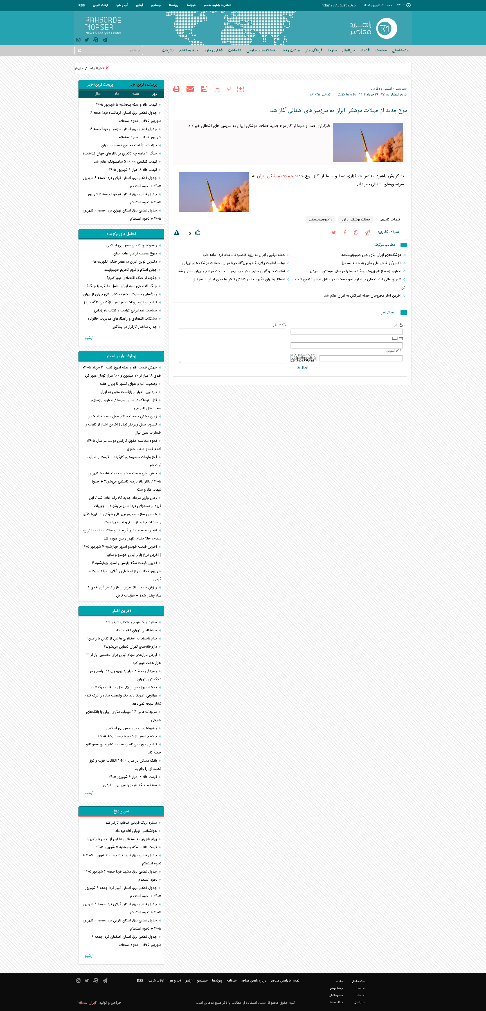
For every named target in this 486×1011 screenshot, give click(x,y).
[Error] (176, 233)
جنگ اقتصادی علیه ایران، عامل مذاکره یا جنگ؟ (122, 286)
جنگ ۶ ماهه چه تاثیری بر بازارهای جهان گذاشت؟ (120, 154)
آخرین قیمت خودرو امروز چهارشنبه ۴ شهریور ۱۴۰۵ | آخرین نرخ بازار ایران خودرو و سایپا (121, 551)
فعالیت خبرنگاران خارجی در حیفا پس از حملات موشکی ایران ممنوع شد (232, 271)
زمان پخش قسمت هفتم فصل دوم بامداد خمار (123, 416)
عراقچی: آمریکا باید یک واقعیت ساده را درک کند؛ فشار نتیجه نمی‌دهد (123, 700)
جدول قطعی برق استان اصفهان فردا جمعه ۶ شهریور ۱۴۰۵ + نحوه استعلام (126, 941)
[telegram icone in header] (104, 40)
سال (97, 94)
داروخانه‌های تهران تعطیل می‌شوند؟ (131, 647)
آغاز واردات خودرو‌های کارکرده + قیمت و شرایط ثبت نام (124, 461)
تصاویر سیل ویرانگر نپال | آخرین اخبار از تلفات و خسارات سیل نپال (123, 429)
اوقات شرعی (100, 5)
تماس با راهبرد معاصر (217, 5)
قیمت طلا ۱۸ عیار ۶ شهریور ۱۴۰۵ (133, 170)
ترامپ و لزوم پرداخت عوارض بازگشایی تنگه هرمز (121, 302)
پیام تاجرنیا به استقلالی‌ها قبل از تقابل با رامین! (122, 639)
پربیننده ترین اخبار (143, 84)
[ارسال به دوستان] (190, 89)
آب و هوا (122, 5)
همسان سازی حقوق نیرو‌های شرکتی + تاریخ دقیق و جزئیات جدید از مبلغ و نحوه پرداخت (121, 518)
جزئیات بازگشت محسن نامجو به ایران (129, 145)
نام (396, 325)
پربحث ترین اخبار (100, 84)
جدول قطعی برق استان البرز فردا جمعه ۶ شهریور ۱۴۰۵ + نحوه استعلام (123, 892)
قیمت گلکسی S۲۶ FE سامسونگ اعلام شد (126, 162)
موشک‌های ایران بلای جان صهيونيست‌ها (371, 255)
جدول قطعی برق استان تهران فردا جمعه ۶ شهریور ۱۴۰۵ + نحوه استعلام (122, 215)
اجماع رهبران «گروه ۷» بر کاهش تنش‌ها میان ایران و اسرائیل (239, 279)
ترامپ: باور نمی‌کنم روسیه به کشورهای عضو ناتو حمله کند (123, 748)
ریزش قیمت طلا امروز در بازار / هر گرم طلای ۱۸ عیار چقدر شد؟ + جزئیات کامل (123, 591)
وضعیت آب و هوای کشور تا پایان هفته (128, 384)
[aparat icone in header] (95, 41)
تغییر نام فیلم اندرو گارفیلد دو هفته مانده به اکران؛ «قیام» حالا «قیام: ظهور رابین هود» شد (122, 534)
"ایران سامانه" (87, 1003)
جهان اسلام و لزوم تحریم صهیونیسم (131, 270)
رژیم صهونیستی (320, 219)
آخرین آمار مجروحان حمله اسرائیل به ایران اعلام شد (363, 296)
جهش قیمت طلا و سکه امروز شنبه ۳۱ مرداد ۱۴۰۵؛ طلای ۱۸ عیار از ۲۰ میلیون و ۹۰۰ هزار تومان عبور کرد (122, 372)
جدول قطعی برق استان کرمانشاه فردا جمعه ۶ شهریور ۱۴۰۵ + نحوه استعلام (125, 117)
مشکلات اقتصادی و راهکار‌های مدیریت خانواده (123, 319)
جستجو (156, 5)
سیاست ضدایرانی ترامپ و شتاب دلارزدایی (126, 311)
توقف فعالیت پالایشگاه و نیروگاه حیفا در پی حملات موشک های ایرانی (234, 263)
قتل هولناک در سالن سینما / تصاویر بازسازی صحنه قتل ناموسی (126, 404)
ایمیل (394, 339)
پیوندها (173, 5)
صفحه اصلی (400, 50)
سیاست (401, 88)
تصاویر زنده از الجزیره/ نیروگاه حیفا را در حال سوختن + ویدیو (355, 271)
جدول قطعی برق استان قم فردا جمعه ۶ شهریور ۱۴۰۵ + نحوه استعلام (124, 198)
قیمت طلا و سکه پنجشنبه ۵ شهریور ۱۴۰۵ (127, 105)
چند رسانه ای (188, 50)
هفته (136, 94)
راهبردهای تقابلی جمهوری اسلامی (132, 245)
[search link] (79, 50)
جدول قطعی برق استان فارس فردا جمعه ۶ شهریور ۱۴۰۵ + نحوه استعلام (122, 924)
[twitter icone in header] (86, 40)
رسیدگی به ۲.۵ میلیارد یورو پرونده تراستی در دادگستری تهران (125, 675)
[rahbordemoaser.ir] (377, 28)
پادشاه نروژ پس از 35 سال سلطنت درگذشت (124, 687)
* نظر (277, 325)
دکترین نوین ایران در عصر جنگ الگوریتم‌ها (125, 262)
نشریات (168, 50)
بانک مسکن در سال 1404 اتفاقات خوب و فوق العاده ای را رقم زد (125, 765)
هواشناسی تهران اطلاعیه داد (136, 630)
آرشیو (139, 5)
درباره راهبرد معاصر (253, 980)
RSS (81, 5)
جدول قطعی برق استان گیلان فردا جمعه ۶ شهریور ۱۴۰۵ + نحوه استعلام (122, 182)
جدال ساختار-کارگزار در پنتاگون (134, 327)
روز (154, 94)
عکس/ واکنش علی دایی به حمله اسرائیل (371, 263)
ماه (116, 94)
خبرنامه (191, 5)
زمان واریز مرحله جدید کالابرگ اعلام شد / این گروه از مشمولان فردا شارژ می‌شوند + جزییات (125, 502)
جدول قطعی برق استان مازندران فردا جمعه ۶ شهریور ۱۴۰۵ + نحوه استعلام (125, 133)
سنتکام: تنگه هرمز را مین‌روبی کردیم (130, 785)
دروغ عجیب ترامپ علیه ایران (135, 254)
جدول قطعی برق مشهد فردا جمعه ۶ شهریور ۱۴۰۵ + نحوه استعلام (122, 876)
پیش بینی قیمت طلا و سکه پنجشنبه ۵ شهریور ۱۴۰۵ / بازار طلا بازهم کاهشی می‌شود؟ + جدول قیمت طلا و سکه (124, 481)
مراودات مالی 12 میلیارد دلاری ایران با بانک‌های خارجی (123, 716)
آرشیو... (87, 338)
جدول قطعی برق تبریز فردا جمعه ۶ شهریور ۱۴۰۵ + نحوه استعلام (121, 859)
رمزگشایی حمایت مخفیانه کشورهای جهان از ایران (120, 294)
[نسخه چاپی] (176, 89)
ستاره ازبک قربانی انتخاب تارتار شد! (131, 622)
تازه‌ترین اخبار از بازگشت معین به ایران (129, 392)
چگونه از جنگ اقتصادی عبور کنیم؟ (132, 278)
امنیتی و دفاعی (381, 88)
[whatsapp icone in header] (356, 232)
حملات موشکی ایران (275, 176)
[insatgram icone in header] (78, 40)
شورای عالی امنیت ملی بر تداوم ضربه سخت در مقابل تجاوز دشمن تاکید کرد (350, 283)
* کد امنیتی (393, 351)
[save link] (204, 89)
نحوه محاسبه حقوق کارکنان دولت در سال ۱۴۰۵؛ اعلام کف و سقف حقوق (124, 445)
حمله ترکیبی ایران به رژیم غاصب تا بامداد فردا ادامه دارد (244, 255)
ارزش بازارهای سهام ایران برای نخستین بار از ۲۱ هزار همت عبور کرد (123, 659)
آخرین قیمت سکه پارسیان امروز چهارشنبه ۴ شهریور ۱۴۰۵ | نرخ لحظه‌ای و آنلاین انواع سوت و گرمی (125, 571)
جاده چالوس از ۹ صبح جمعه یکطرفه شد (127, 736)
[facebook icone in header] (345, 232)
